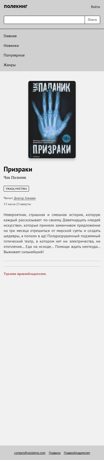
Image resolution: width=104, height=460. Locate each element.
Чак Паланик (15, 177)
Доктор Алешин (25, 198)
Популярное (14, 55)
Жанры (10, 64)
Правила (54, 453)
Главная (10, 35)
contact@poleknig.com (29, 453)
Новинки (11, 45)
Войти (95, 7)
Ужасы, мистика (16, 188)
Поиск (92, 20)
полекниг (15, 6)
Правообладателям (77, 453)
